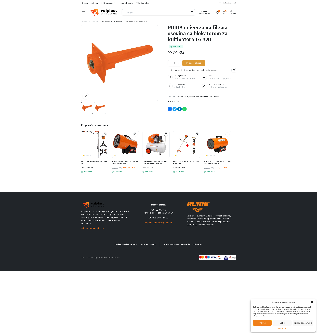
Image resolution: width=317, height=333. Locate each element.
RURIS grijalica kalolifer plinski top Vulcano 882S (217, 162)
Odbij (282, 323)
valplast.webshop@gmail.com (158, 222)
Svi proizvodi (93, 22)
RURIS (176, 101)
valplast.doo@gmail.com (92, 228)
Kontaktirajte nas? (229, 3)
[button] (312, 302)
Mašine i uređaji (182, 96)
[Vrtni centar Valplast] (103, 12)
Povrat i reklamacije (126, 3)
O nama (85, 3)
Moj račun (94, 3)
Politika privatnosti (283, 329)
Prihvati (262, 323)
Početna (84, 22)
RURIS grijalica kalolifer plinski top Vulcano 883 (125, 162)
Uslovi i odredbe (142, 3)
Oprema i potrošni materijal (199, 96)
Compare (106, 139)
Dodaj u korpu (195, 63)
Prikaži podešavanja (303, 323)
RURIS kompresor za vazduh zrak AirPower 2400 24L (155, 162)
